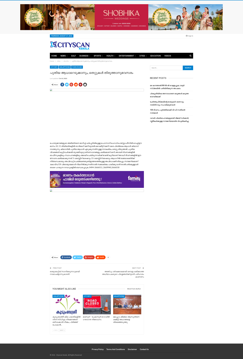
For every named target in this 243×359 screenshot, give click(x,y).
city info (54, 67)
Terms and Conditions (115, 349)
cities (142, 56)
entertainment (126, 56)
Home (54, 56)
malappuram (65, 67)
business (83, 56)
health (109, 56)
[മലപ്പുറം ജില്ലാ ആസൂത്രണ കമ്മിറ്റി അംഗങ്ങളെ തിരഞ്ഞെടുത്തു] (127, 304)
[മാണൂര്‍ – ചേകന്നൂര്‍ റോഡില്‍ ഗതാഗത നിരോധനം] (97, 304)
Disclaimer (132, 349)
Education (155, 56)
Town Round (77, 67)
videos (167, 56)
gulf (73, 56)
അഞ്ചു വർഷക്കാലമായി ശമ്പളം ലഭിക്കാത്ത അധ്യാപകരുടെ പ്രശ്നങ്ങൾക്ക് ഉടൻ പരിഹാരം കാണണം (123, 274)
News (63, 56)
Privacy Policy (98, 349)
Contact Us (144, 349)
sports (97, 56)
